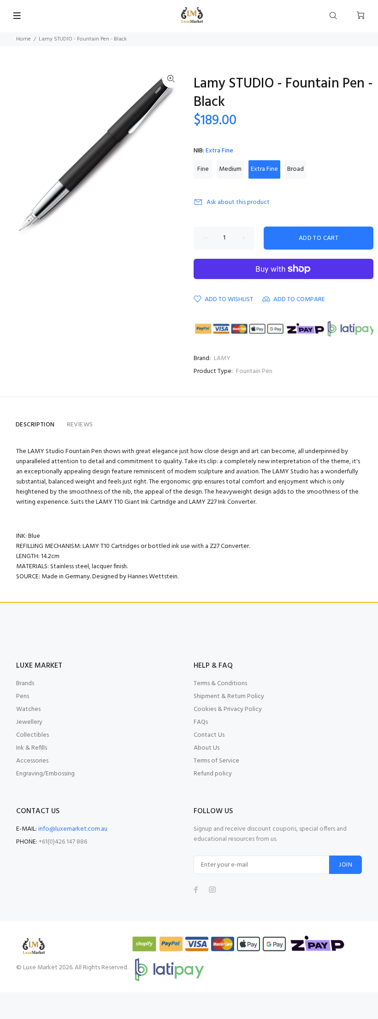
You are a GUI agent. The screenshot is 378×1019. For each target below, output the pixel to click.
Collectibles (32, 735)
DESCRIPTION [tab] (35, 424)
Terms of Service (216, 761)
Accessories (32, 761)
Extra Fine (264, 169)
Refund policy (213, 774)
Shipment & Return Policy (229, 696)
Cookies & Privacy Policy (228, 709)
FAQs (201, 722)
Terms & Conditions (220, 683)
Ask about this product (238, 202)
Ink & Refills (31, 748)
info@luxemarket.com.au (72, 829)
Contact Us (209, 735)
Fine (203, 169)
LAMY (222, 358)
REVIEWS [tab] (80, 424)
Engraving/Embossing (45, 774)
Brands (25, 683)
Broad (295, 169)
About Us (206, 748)
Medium (230, 169)
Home (23, 39)
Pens (22, 696)
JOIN (345, 865)
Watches (28, 709)
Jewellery (29, 722)
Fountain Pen (254, 371)
